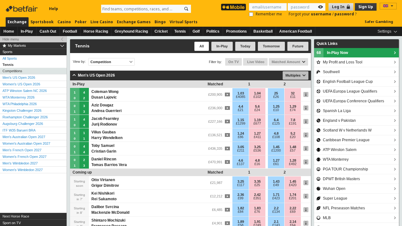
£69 (293, 211)
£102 (257, 96)
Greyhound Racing (131, 31)
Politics (213, 31)
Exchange (17, 21)
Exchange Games (134, 21)
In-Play (27, 31)
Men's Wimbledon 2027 (20, 163)
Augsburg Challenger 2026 (23, 124)
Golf (196, 31)
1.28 (293, 160)
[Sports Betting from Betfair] (233, 7)
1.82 (240, 208)
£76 (257, 211)
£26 (276, 96)
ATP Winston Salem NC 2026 (25, 91)
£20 (293, 136)
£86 (240, 136)
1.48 (293, 146)
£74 (293, 109)
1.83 (257, 208)
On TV (233, 62)
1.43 (276, 181)
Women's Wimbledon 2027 (23, 170)
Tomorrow (271, 46)
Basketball (263, 31)
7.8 (293, 119)
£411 (257, 136)
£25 (257, 184)
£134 (276, 211)
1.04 (257, 93)
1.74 (293, 194)
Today (245, 46)
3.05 (240, 146)
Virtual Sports (184, 21)
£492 (292, 163)
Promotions (236, 31)
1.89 (240, 221)
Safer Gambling (379, 21)
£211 (240, 150)
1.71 (276, 194)
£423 (276, 198)
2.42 (257, 194)
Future (297, 46)
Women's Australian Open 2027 (26, 143)
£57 (293, 150)
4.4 (240, 106)
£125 (276, 123)
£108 (276, 136)
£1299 (240, 123)
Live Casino (101, 21)
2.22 (293, 208)
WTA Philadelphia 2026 (20, 104)
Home (8, 31)
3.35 (257, 181)
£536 (257, 150)
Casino (64, 21)
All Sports (10, 58)
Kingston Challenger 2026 (22, 110)
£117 (240, 184)
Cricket (161, 31)
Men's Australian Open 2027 (24, 137)
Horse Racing (96, 31)
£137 (240, 163)
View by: (79, 61)
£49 (276, 184)
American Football (295, 31)
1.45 (276, 146)
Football (70, 31)
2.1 (276, 221)
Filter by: (215, 62)
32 (293, 93)
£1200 (276, 150)
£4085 (240, 96)
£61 (276, 163)
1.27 (257, 133)
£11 (293, 96)
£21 (240, 109)
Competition (100, 62)
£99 (240, 198)
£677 (257, 123)
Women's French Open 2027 (24, 157)
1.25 (276, 106)
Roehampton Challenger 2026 (25, 117)
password (344, 14)
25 (276, 93)
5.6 (257, 106)
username (321, 14)
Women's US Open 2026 (21, 84)
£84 (240, 211)
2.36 (240, 194)
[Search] (186, 9)
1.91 (257, 221)
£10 (276, 109)
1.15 (240, 119)
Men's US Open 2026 (19, 77)
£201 (292, 198)
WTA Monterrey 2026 (19, 97)
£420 (292, 184)
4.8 (276, 133)
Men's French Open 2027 (22, 150)
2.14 (293, 221)
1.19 (257, 119)
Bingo (160, 21)
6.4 (276, 119)
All (201, 46)
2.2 (276, 208)
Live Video (255, 62)
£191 (292, 123)
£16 (257, 163)
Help (53, 8)
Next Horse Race (16, 216)
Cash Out (48, 31)
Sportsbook (42, 21)
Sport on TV (12, 223)
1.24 (240, 133)
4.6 (240, 160)
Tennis (180, 31)
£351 (257, 198)
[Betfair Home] (22, 9)
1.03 (240, 93)
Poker (81, 21)
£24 (257, 109)
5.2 (293, 133)
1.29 (293, 106)
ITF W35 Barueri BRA (19, 130)
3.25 (257, 146)
